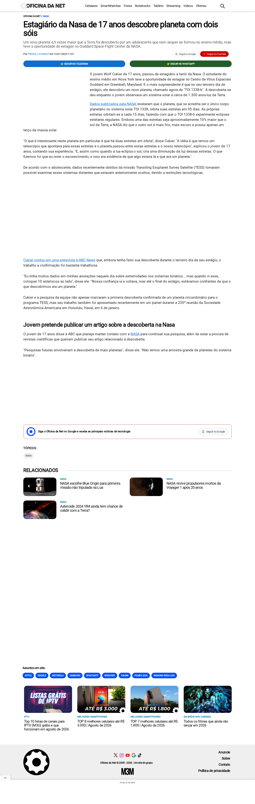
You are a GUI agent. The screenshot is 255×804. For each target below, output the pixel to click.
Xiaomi (124, 675)
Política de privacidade (214, 771)
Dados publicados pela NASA (113, 104)
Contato (224, 764)
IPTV (26, 716)
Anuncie (224, 752)
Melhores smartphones (92, 716)
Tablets (158, 6)
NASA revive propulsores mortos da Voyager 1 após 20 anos (194, 485)
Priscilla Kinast (38, 53)
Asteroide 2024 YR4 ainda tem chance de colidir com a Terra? (91, 508)
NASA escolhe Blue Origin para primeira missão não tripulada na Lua (90, 485)
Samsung (75, 675)
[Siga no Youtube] (127, 755)
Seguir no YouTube (216, 54)
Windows (109, 675)
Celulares (91, 6)
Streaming (173, 6)
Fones (128, 6)
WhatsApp (92, 675)
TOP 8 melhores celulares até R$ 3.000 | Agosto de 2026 (100, 723)
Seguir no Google (187, 54)
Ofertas (201, 6)
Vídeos (188, 6)
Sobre (226, 758)
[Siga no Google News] (133, 755)
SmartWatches (111, 6)
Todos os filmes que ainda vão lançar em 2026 (206, 723)
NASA (46, 16)
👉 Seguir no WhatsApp (181, 63)
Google (42, 675)
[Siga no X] (115, 755)
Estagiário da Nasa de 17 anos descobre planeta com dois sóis (120, 28)
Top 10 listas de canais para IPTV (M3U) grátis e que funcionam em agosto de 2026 (46, 725)
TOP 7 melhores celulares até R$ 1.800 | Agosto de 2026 (154, 723)
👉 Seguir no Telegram (74, 63)
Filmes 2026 (141, 675)
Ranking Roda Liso (164, 675)
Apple (28, 675)
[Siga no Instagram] (121, 755)
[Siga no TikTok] (139, 755)
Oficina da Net (32, 16)
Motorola (58, 675)
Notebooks (142, 6)
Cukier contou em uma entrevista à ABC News (59, 260)
